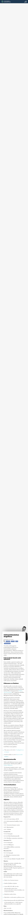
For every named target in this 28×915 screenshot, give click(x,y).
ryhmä (17, 641)
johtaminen (8, 641)
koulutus (12, 641)
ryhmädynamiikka (7, 643)
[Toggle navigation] (25, 1)
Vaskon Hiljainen (8, 765)
